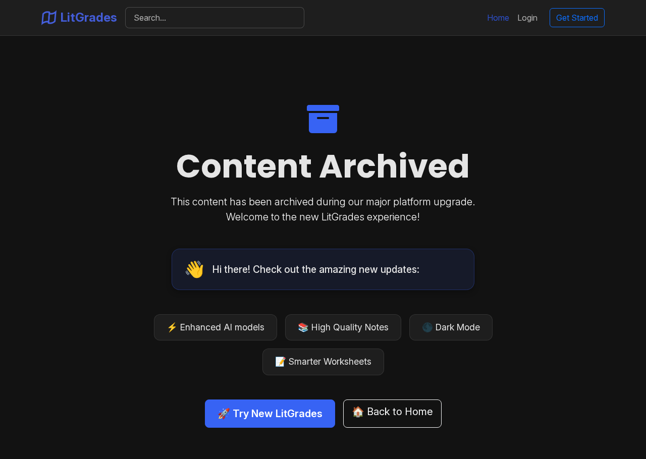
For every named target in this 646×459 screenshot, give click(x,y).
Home (498, 18)
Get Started (577, 18)
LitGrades (89, 17)
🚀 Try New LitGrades (270, 414)
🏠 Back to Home (392, 412)
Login (527, 18)
